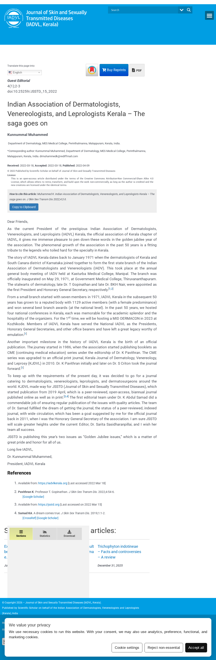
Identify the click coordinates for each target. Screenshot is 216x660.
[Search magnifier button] (188, 10)
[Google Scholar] (33, 496)
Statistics (45, 535)
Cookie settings (127, 648)
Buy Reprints (116, 70)
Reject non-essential (164, 648)
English (17, 72)
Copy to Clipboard (24, 207)
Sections (21, 535)
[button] (209, 15)
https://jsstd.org (48, 504)
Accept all (196, 648)
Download (69, 535)
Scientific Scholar (28, 607)
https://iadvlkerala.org (52, 483)
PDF (139, 70)
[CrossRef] (29, 518)
